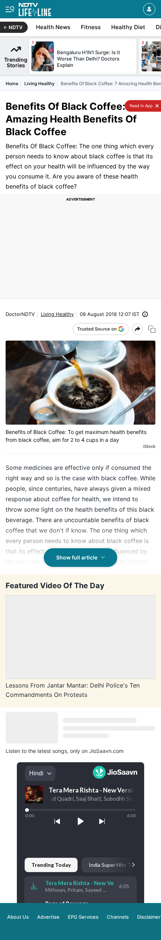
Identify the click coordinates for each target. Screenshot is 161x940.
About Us (18, 917)
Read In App (140, 105)
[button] (149, 9)
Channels (118, 917)
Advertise (48, 917)
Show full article (76, 557)
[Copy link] (151, 329)
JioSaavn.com (106, 751)
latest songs (52, 751)
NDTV (15, 27)
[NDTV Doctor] (35, 8)
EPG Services (83, 917)
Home (12, 83)
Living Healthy (39, 83)
